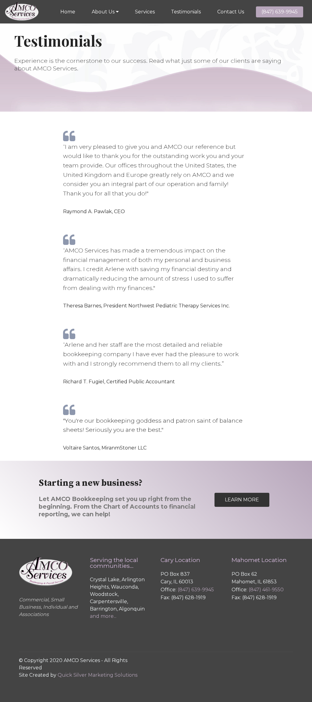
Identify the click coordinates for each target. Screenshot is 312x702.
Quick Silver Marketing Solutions (97, 675)
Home (67, 12)
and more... (103, 616)
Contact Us (230, 12)
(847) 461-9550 (266, 590)
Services (145, 12)
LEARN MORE (242, 500)
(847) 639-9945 (279, 12)
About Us (103, 12)
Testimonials (186, 12)
